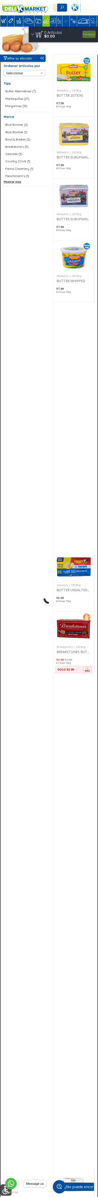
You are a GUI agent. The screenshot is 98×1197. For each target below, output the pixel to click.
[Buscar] (62, 8)
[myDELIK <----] (75, 7)
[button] (3, 21)
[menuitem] (3, 21)
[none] (73, 85)
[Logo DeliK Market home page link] (25, 7)
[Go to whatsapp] (11, 1183)
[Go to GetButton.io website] (11, 1192)
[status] (53, 32)
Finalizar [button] (89, 34)
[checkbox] (25, 91)
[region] (63, 34)
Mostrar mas (12, 181)
